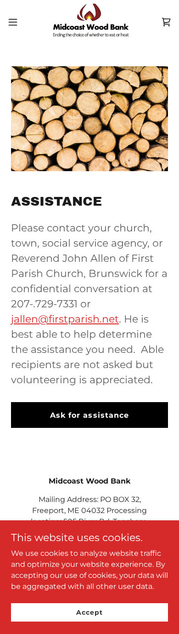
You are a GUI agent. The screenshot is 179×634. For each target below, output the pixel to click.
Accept (89, 612)
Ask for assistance (89, 415)
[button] (16, 22)
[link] (89, 22)
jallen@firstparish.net (65, 319)
